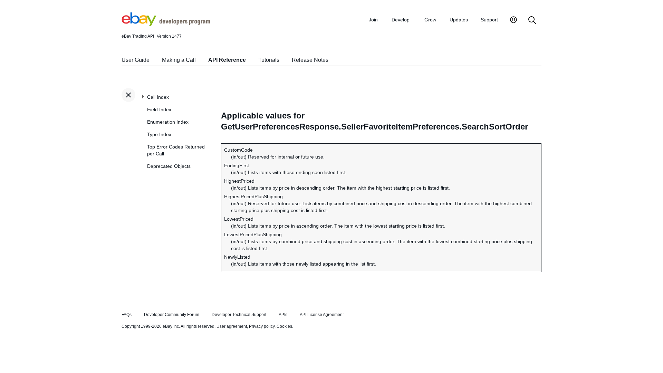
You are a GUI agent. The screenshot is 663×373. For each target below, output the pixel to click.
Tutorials (268, 60)
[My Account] (513, 20)
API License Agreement (322, 314)
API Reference (227, 60)
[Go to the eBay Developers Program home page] (166, 24)
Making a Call (179, 60)
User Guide (136, 60)
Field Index (159, 109)
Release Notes (310, 60)
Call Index (158, 97)
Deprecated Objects (169, 166)
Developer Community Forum (171, 314)
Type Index (159, 134)
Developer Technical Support (239, 314)
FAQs (127, 314)
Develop (401, 19)
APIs (283, 314)
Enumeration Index (168, 122)
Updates (459, 19)
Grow (430, 19)
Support (489, 19)
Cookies (284, 326)
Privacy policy (262, 326)
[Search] (532, 20)
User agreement (232, 326)
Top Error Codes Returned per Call (176, 150)
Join (373, 19)
